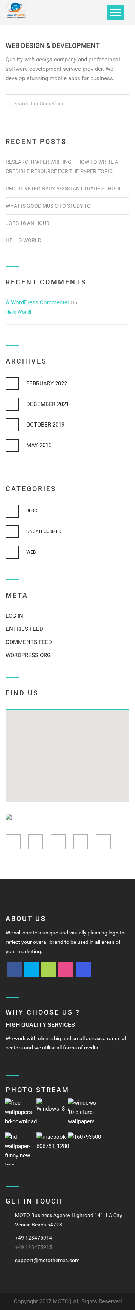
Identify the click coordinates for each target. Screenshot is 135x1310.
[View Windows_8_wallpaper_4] (53, 1114)
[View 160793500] (84, 1149)
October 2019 (45, 424)
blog (31, 511)
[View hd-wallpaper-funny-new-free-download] (21, 1149)
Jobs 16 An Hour (28, 223)
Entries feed (24, 629)
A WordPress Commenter (37, 302)
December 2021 (47, 404)
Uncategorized (44, 531)
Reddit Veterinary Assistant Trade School (64, 189)
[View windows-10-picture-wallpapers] (84, 1114)
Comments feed (29, 642)
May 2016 (38, 445)
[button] (67, 751)
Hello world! (24, 240)
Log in (14, 615)
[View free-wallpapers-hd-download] (21, 1114)
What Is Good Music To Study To (48, 206)
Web (31, 552)
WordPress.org (28, 655)
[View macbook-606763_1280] (53, 1149)
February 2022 (46, 383)
